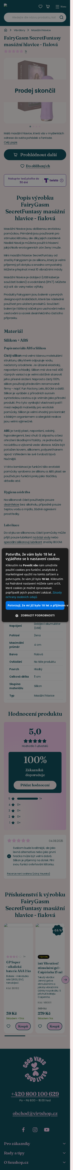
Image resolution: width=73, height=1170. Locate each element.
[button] (35, 615)
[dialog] (35, 585)
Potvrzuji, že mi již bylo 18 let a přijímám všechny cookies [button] (36, 605)
